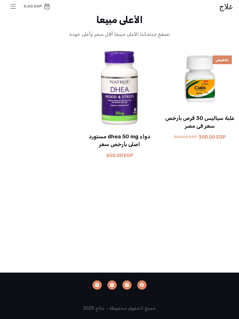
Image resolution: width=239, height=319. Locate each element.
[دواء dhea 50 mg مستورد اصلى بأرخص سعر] (119, 88)
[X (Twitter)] (127, 285)
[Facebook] (142, 285)
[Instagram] (112, 285)
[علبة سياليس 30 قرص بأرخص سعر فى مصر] (200, 78)
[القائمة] (13, 6)
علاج (226, 6)
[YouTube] (97, 285)
